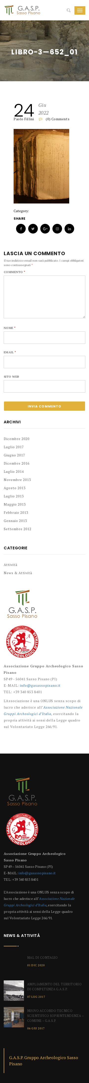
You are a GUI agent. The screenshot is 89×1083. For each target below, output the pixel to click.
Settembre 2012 (17, 528)
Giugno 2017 (14, 455)
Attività (10, 564)
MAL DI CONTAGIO (42, 957)
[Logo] (22, 606)
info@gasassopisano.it (40, 685)
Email (10, 352)
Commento (14, 272)
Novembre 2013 (17, 479)
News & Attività (18, 572)
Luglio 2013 (14, 496)
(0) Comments (57, 119)
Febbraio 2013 (16, 512)
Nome (10, 328)
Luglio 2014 (14, 471)
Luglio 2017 (14, 446)
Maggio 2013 (15, 504)
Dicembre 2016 (16, 463)
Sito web (11, 376)
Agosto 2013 (14, 487)
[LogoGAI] (22, 643)
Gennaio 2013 (15, 520)
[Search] (68, 10)
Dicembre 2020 (16, 438)
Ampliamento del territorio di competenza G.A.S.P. (54, 986)
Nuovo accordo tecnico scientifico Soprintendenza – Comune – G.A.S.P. (55, 1015)
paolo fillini (24, 119)
